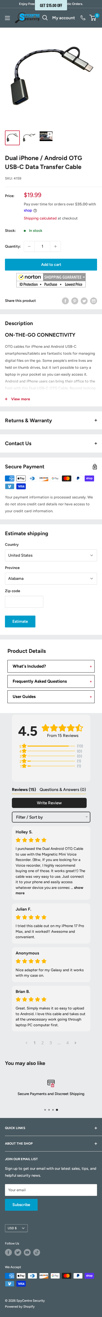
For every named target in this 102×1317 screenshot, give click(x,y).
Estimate (20, 621)
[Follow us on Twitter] (17, 1252)
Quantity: (13, 246)
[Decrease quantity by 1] (29, 246)
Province (12, 568)
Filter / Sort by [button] (29, 817)
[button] (51, 280)
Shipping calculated (40, 218)
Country (12, 544)
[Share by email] (93, 300)
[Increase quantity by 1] (55, 246)
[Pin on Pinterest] (74, 300)
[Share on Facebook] (65, 300)
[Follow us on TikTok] (36, 1252)
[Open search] (45, 17)
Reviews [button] (24, 789)
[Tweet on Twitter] (84, 300)
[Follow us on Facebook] (8, 1252)
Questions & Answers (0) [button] (63, 789)
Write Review (49, 802)
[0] (93, 18)
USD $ (12, 1228)
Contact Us (82, 17)
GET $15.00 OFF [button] (51, 5)
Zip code (12, 591)
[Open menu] (7, 18)
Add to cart (51, 264)
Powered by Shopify (20, 1306)
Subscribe (21, 1204)
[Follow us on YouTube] (27, 1252)
